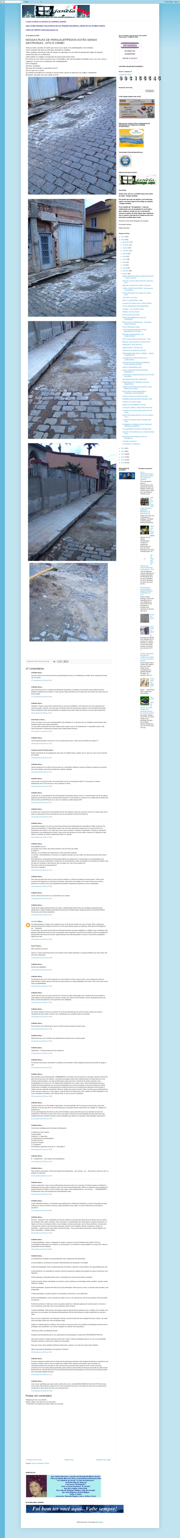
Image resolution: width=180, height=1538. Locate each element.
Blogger (100, 1522)
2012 (123, 457)
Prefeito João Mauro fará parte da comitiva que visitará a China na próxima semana (147, 657)
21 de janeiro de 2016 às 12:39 (41, 1096)
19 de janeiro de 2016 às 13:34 (41, 986)
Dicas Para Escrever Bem (130, 315)
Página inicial (69, 1460)
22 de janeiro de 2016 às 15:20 (41, 1176)
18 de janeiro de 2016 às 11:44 (41, 758)
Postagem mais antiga (103, 1460)
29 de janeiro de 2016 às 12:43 (41, 1352)
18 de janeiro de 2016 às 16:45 (41, 817)
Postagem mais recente (34, 1460)
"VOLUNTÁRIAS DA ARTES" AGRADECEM (136, 429)
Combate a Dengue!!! (129, 441)
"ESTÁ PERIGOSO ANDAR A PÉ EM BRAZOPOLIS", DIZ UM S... (134, 330)
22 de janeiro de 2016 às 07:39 (41, 1149)
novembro (126, 245)
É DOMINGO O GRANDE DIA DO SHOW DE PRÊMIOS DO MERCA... (137, 425)
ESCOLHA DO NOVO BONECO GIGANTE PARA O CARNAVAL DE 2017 (146, 591)
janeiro (125, 273)
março (125, 268)
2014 (123, 451)
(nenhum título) (152, 616)
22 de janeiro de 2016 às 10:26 (41, 1161)
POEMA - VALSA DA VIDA (130, 312)
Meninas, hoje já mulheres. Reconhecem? (136, 342)
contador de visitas (125, 75)
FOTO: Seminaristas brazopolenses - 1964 (136, 339)
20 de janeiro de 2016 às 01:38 (41, 1029)
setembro (126, 251)
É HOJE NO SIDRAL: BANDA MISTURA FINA (137, 407)
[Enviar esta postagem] (54, 661)
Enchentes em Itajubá (152, 630)
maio (124, 262)
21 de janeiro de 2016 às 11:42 (41, 1067)
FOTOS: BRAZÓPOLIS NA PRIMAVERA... (136, 306)
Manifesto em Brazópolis (152, 530)
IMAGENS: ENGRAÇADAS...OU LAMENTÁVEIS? (133, 335)
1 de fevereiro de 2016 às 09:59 (41, 1391)
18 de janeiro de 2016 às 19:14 (41, 898)
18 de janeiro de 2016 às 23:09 (41, 939)
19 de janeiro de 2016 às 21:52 (41, 1002)
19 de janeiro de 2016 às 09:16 (41, 970)
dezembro (126, 242)
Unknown (34, 921)
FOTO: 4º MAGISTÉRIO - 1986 (132, 300)
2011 (123, 460)
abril (124, 265)
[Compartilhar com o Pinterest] (67, 661)
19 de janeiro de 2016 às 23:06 (41, 1017)
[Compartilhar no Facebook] (65, 661)
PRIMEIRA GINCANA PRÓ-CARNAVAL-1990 (137, 399)
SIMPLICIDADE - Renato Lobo (132, 348)
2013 (123, 454)
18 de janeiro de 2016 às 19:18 (41, 915)
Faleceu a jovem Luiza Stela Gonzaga (135, 396)
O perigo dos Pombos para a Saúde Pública (137, 303)
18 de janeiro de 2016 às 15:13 (41, 802)
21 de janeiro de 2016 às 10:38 (41, 1053)
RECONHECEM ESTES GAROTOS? (134, 379)
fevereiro (126, 271)
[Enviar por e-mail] (58, 661)
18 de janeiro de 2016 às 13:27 (41, 772)
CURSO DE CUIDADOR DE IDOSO (134, 350)
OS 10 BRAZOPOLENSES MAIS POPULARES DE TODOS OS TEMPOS (146, 476)
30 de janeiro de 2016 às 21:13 (41, 1374)
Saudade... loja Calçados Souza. (133, 309)
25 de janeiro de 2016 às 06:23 (41, 1210)
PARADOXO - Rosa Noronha (132, 345)
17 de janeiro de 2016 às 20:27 (41, 680)
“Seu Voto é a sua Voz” (130, 297)
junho (125, 259)
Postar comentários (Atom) (40, 1463)
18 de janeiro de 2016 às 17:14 (41, 870)
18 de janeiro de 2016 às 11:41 (41, 743)
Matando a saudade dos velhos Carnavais (136, 285)
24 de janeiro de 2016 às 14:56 (41, 1194)
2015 (123, 448)
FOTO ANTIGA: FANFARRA (152, 683)
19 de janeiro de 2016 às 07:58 (41, 958)
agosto (125, 254)
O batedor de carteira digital (131, 402)
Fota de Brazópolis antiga (130, 327)
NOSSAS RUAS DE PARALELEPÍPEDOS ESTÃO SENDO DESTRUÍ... (136, 363)
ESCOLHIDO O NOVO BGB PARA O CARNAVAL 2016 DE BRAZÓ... (134, 392)
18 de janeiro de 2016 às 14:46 (41, 786)
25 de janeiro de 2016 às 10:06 (41, 1233)
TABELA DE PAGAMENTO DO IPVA (134, 405)
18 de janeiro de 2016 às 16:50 (41, 837)
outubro (125, 248)
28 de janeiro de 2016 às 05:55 (41, 1249)
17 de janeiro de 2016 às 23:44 (41, 697)
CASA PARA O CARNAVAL (131, 444)
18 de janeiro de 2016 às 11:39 (41, 731)
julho (124, 256)
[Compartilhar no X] (62, 661)
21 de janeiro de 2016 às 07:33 (41, 1041)
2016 (123, 240)
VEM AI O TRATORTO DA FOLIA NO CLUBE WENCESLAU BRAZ (137, 387)
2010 (123, 463)
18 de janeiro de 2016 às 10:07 (41, 713)
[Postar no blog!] (60, 661)
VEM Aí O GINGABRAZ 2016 (131, 367)
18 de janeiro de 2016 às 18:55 (41, 886)
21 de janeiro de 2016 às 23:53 (41, 1119)
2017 (123, 237)
